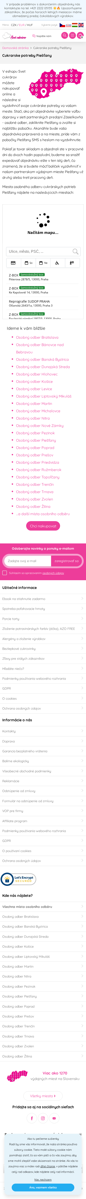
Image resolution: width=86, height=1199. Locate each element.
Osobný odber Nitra (33, 418)
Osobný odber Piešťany (36, 440)
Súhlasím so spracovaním (36, 573)
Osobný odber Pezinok (35, 433)
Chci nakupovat (43, 526)
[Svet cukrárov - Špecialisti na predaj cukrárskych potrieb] (14, 35)
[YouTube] (54, 1118)
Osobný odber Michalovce (38, 411)
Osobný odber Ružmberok (38, 469)
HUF (30, 25)
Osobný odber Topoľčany (37, 477)
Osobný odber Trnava (34, 491)
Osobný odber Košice (34, 381)
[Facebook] (32, 1118)
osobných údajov (53, 573)
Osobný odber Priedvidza (37, 462)
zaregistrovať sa (66, 561)
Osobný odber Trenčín (35, 484)
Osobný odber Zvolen (34, 499)
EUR (22, 25)
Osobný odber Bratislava (37, 337)
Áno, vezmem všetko (43, 1187)
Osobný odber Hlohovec (37, 374)
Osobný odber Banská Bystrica (42, 359)
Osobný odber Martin (34, 403)
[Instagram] (43, 1118)
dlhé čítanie (47, 1166)
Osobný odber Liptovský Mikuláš (44, 396)
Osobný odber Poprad (35, 447)
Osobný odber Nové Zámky (40, 425)
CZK (14, 25)
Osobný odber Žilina (33, 506)
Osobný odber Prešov (34, 455)
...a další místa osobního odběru (43, 513)
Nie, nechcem (43, 1179)
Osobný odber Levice (34, 388)
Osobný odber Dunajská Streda (43, 366)
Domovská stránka (15, 48)
